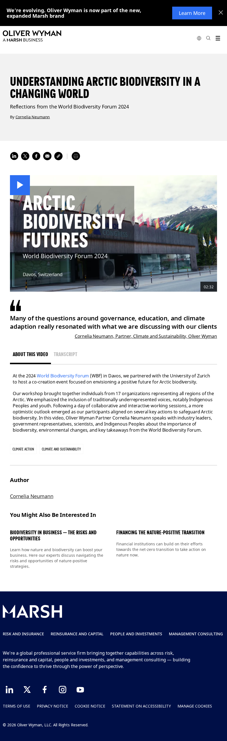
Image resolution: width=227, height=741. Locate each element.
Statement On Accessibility (141, 706)
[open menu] (217, 38)
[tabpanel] (113, 403)
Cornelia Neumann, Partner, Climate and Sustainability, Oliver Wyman (146, 336)
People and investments (136, 633)
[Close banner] (221, 13)
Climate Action (23, 449)
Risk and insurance (23, 633)
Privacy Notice (52, 706)
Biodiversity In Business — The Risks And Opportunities (53, 535)
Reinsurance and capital (77, 633)
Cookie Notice (90, 706)
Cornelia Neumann (33, 116)
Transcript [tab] (65, 354)
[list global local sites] (199, 38)
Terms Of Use (16, 706)
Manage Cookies (194, 706)
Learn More (192, 13)
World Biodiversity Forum (63, 376)
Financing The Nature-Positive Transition (160, 532)
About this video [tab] (30, 354)
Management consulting (196, 633)
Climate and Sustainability (61, 449)
